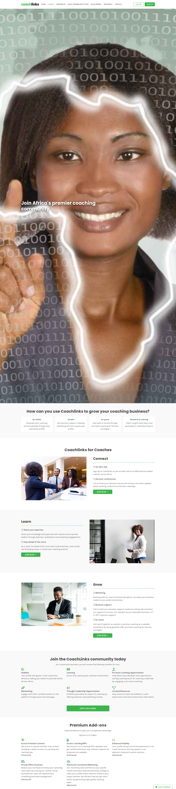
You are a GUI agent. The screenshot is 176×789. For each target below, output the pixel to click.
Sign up (150, 4)
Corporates (60, 4)
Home (43, 4)
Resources (108, 4)
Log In (138, 4)
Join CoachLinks (88, 708)
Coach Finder (96, 4)
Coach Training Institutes (78, 4)
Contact (118, 4)
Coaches (50, 4)
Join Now (102, 492)
